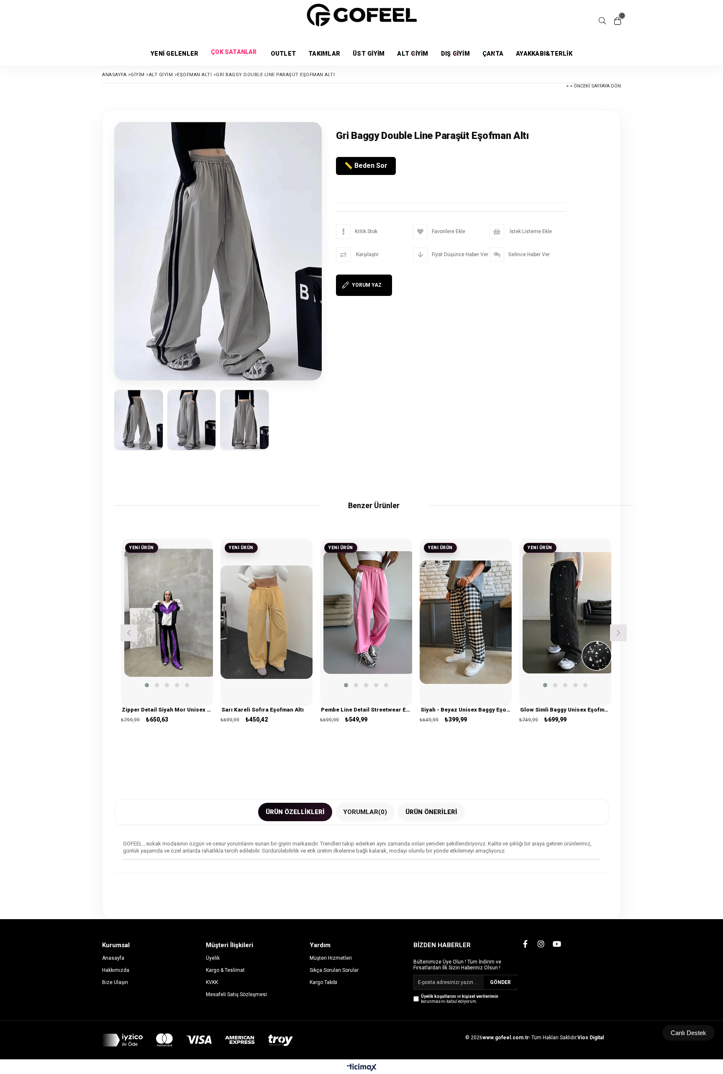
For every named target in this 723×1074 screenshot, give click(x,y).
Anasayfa (113, 958)
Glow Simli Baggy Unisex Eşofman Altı (565, 710)
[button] (147, 685)
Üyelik (213, 958)
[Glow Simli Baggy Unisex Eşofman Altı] (569, 613)
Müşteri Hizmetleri (331, 958)
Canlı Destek (688, 1032)
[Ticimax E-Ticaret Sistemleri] (362, 1068)
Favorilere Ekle (167, 630)
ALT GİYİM (412, 53)
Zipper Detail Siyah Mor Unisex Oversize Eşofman (167, 710)
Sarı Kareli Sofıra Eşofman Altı (262, 710)
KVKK (212, 982)
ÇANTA (492, 53)
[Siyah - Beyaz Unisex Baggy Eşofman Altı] (466, 622)
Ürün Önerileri (431, 812)
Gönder (500, 982)
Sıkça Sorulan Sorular (334, 970)
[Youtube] (557, 944)
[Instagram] (541, 944)
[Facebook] (525, 944)
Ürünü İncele (187, 630)
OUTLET (283, 53)
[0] (617, 21)
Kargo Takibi (323, 982)
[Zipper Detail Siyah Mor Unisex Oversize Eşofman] (170, 613)
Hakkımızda (115, 970)
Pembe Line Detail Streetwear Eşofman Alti (366, 710)
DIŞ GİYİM (455, 53)
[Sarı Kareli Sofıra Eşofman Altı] (266, 622)
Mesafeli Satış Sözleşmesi (236, 994)
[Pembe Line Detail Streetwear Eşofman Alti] (369, 613)
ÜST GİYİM (369, 53)
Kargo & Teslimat (225, 970)
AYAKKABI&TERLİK (544, 53)
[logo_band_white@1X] (197, 1040)
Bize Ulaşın (115, 982)
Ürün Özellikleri (295, 812)
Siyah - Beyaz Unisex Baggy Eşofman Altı (465, 710)
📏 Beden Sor (365, 166)
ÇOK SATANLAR (234, 54)
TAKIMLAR (324, 53)
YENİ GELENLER (174, 53)
